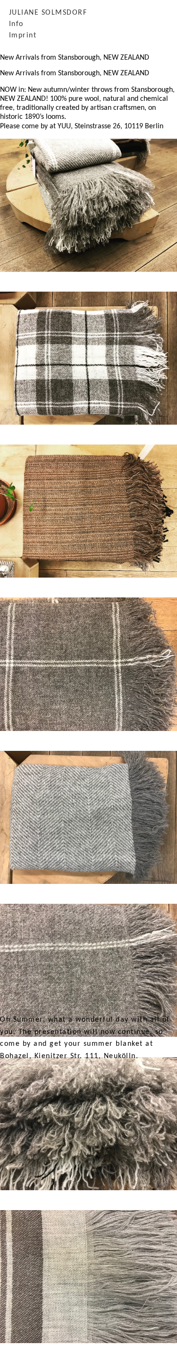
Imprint (23, 35)
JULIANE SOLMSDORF (48, 13)
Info (16, 24)
